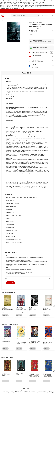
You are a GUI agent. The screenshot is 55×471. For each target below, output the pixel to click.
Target (2, 19)
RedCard (10, 8)
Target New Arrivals (4, 0)
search (38, 15)
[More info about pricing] (52, 30)
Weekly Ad (23, 7)
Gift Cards (18, 5)
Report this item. (41, 246)
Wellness (12, 3)
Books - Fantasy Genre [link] (42, 391)
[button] (34, 28)
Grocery (15, 2)
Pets (5, 3)
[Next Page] (54, 306)
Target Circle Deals (16, 7)
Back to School (13, 0)
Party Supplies (7, 5)
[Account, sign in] (45, 15)
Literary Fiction (37, 19)
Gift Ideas (13, 5)
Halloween (22, 0)
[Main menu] (7, 15)
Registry (6, 8)
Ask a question (10, 283)
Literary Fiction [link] (5, 391)
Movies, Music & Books (10, 19)
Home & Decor (43, 0)
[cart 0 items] (52, 15)
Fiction (31, 19)
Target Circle (15, 8)
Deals (38, 5)
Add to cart (31, 37)
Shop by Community (25, 5)
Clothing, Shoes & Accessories (32, 0)
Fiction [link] (11, 391)
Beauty (32, 2)
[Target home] (3, 15)
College (18, 0)
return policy (12, 273)
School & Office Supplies (20, 3)
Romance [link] (51, 391)
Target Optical (33, 5)
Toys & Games (29, 3)
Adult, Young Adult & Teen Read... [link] (30, 391)
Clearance (42, 5)
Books (18, 19)
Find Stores (21, 8)
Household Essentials (22, 2)
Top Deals (9, 7)
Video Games (45, 3)
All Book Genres (24, 19)
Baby (29, 2)
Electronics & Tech (37, 3)
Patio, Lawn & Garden (8, 2)
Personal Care (37, 2)
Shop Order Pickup (30, 7)
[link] (34, 28)
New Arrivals (48, 5)
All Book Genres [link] (18, 391)
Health (8, 3)
